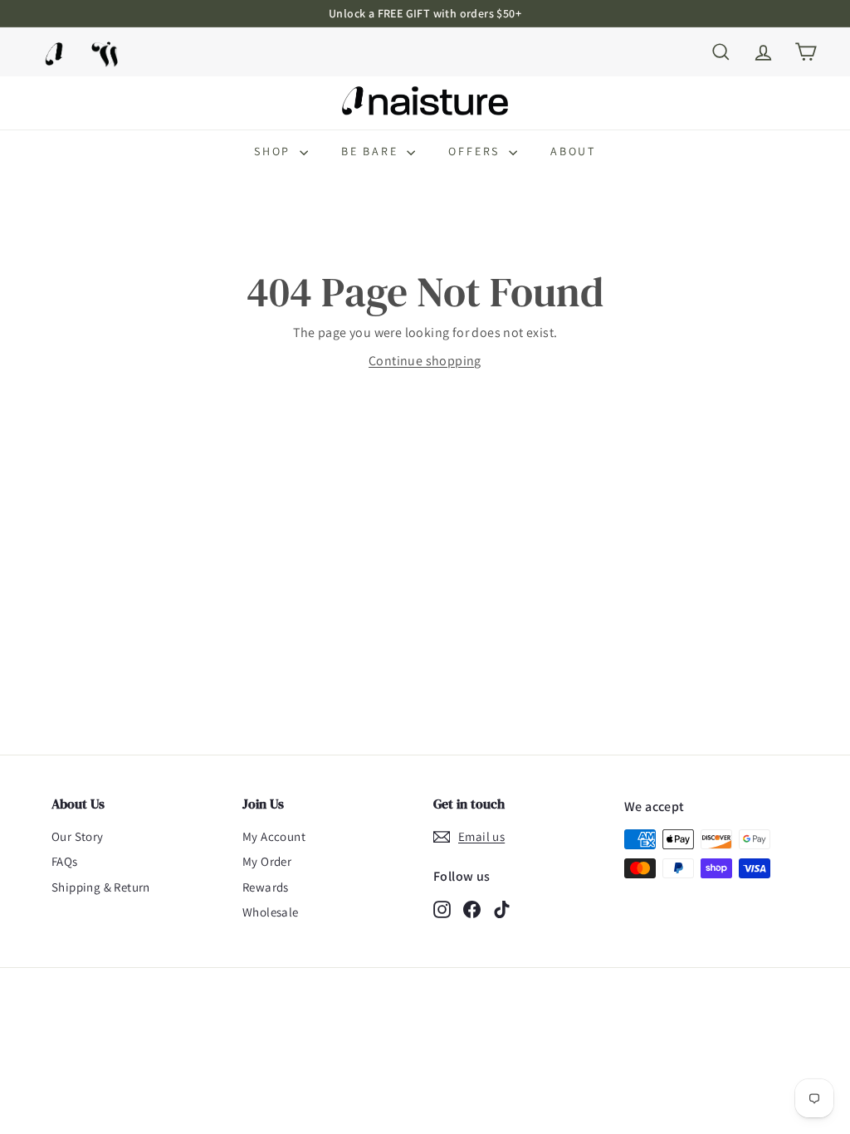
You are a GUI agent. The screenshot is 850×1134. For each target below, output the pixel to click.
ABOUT (573, 151)
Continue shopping (425, 360)
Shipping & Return (100, 887)
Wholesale (270, 912)
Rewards (265, 887)
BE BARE (372, 151)
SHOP (275, 151)
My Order (266, 861)
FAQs (64, 861)
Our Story (77, 836)
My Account (273, 836)
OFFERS (476, 151)
